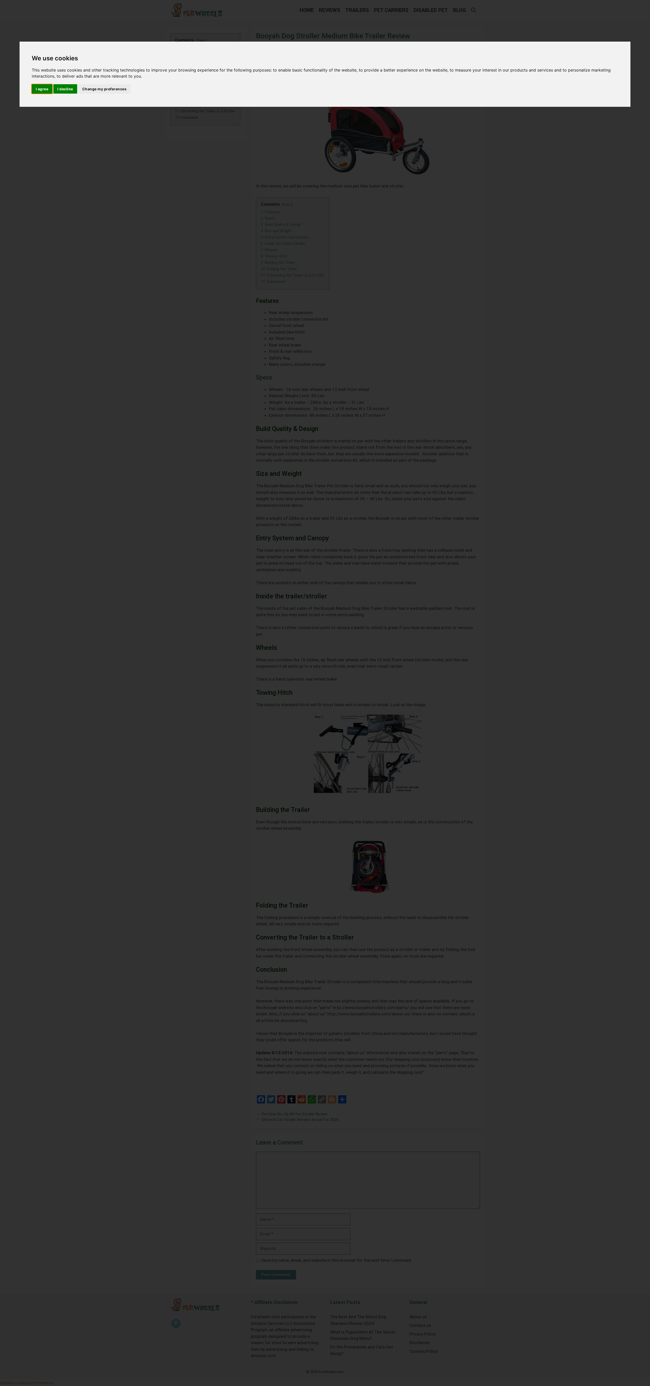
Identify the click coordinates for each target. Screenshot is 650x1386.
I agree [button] (42, 89)
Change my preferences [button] (104, 89)
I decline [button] (65, 89)
